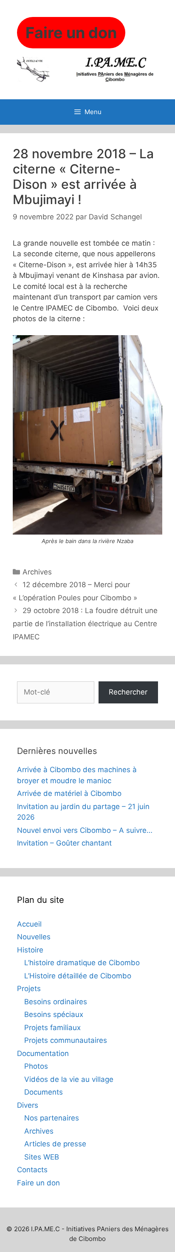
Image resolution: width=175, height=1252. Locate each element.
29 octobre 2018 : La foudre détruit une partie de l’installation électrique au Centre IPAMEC (85, 623)
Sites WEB (41, 1157)
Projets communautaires (65, 1040)
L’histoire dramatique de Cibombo (82, 962)
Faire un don (38, 1183)
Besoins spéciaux (53, 1014)
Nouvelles (34, 937)
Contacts (32, 1169)
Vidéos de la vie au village (68, 1079)
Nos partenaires (51, 1118)
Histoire (30, 950)
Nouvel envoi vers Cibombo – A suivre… (84, 830)
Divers (27, 1105)
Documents (43, 1092)
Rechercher (128, 692)
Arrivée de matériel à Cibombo (69, 793)
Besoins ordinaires (55, 1001)
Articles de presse (55, 1144)
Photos (36, 1066)
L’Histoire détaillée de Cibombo (77, 976)
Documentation (43, 1053)
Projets (29, 988)
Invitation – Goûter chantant (64, 843)
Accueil (29, 924)
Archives (37, 572)
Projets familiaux (52, 1027)
